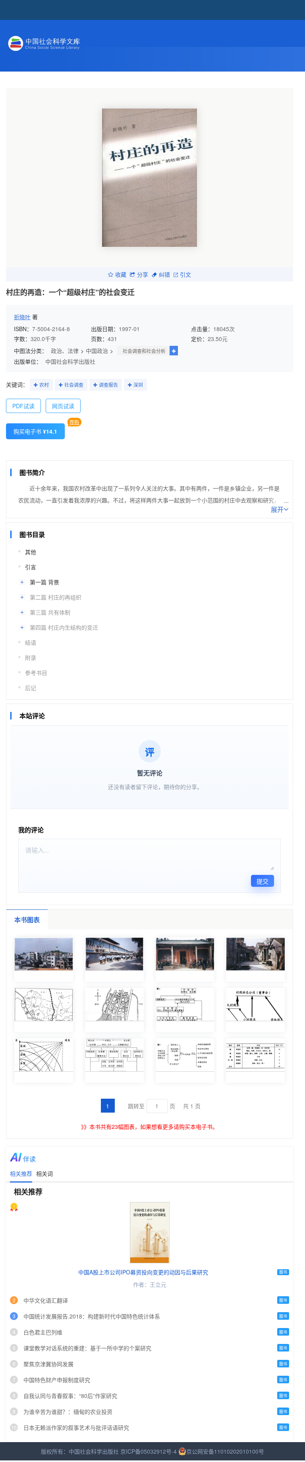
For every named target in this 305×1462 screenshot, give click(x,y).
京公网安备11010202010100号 (225, 1451)
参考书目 (36, 673)
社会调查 (73, 384)
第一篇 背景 (44, 582)
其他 (30, 552)
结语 (30, 642)
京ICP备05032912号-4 (148, 1451)
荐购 (74, 422)
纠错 (164, 274)
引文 (185, 274)
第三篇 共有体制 (50, 612)
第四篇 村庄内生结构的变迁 (64, 627)
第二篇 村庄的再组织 (55, 597)
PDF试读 (23, 406)
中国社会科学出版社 (70, 361)
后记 (30, 688)
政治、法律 (65, 351)
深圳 (138, 384)
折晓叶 (22, 317)
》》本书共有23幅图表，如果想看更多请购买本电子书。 (149, 1126)
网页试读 (63, 406)
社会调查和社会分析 (144, 350)
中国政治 (97, 351)
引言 (30, 567)
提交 (262, 881)
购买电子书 (35, 431)
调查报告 (108, 384)
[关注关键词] (35, 385)
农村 (44, 384)
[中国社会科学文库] (76, 42)
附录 (30, 657)
